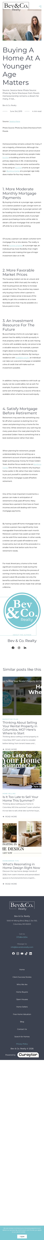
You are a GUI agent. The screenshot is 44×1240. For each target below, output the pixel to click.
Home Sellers (22, 1007)
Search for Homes (22, 1036)
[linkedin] (25, 647)
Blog (22, 1022)
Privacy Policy (22, 1044)
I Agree (22, 1236)
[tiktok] (26, 953)
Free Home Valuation (22, 1014)
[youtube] (31, 647)
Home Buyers (22, 992)
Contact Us (22, 1029)
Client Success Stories (22, 977)
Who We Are (22, 984)
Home (22, 969)
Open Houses (22, 999)
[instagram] (19, 647)
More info (29, 1232)
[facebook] (13, 647)
